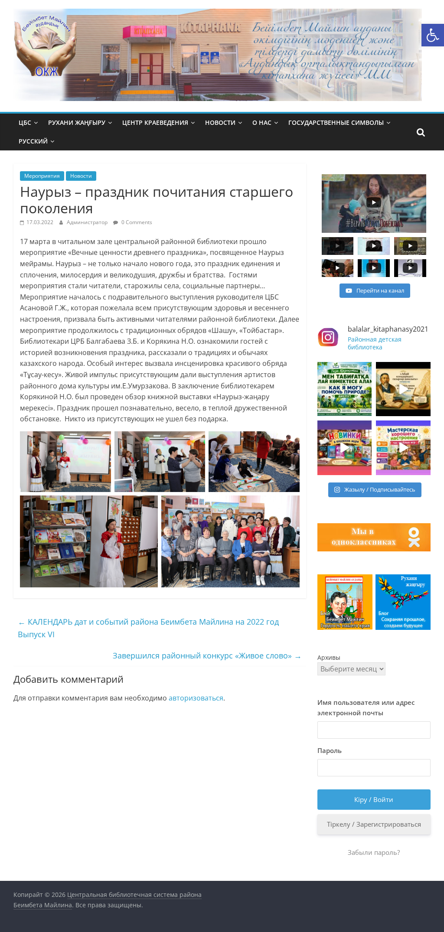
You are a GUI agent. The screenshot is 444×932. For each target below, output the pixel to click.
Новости (220, 122)
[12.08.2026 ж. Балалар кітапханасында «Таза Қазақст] (344, 389)
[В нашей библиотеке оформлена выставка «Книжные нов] (344, 447)
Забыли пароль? (374, 852)
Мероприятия (42, 175)
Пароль (329, 750)
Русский (33, 141)
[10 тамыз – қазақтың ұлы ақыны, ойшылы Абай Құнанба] (403, 389)
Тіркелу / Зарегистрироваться (374, 824)
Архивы (328, 657)
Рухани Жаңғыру (76, 122)
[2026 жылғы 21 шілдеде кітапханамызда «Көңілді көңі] (403, 447)
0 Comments (136, 222)
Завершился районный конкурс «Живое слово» (207, 655)
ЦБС (25, 122)
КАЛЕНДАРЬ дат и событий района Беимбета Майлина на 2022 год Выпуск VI (148, 627)
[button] (432, 35)
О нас (261, 122)
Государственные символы (336, 122)
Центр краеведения (155, 122)
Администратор (88, 222)
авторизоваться (196, 698)
